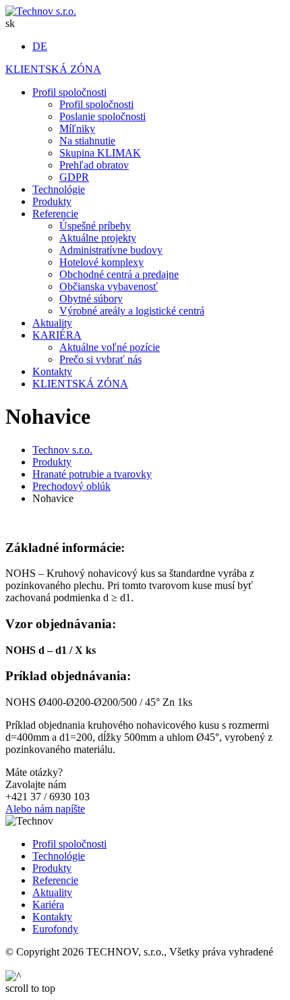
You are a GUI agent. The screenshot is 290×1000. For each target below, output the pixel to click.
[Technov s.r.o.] (40, 11)
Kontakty (52, 916)
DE (39, 46)
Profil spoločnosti (69, 844)
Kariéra (48, 904)
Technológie (58, 856)
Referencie (55, 880)
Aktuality (52, 892)
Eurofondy (55, 929)
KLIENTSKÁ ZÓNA (53, 69)
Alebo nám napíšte (45, 808)
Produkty (51, 868)
